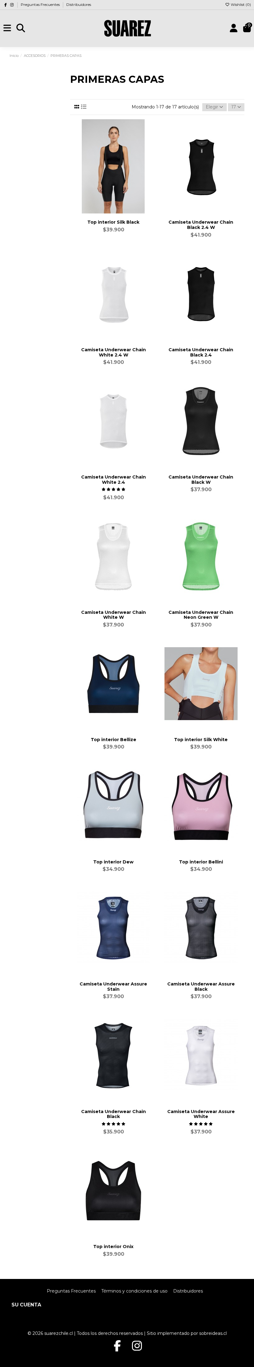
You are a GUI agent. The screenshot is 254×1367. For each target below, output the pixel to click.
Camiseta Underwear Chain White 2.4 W (113, 352)
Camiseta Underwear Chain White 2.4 (113, 479)
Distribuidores (78, 4)
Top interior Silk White (201, 739)
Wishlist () (240, 4)
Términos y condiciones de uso (134, 1291)
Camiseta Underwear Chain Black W (201, 479)
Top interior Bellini (201, 862)
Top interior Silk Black (113, 222)
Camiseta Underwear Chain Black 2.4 (201, 352)
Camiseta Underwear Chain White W (113, 615)
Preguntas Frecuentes (41, 4)
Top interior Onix (113, 1246)
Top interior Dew (113, 862)
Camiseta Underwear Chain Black (113, 1114)
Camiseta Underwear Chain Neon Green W (201, 615)
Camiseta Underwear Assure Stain (113, 986)
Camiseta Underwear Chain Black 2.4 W (201, 224)
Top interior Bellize (113, 739)
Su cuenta (26, 1305)
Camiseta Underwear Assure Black (201, 986)
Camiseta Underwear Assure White (201, 1114)
